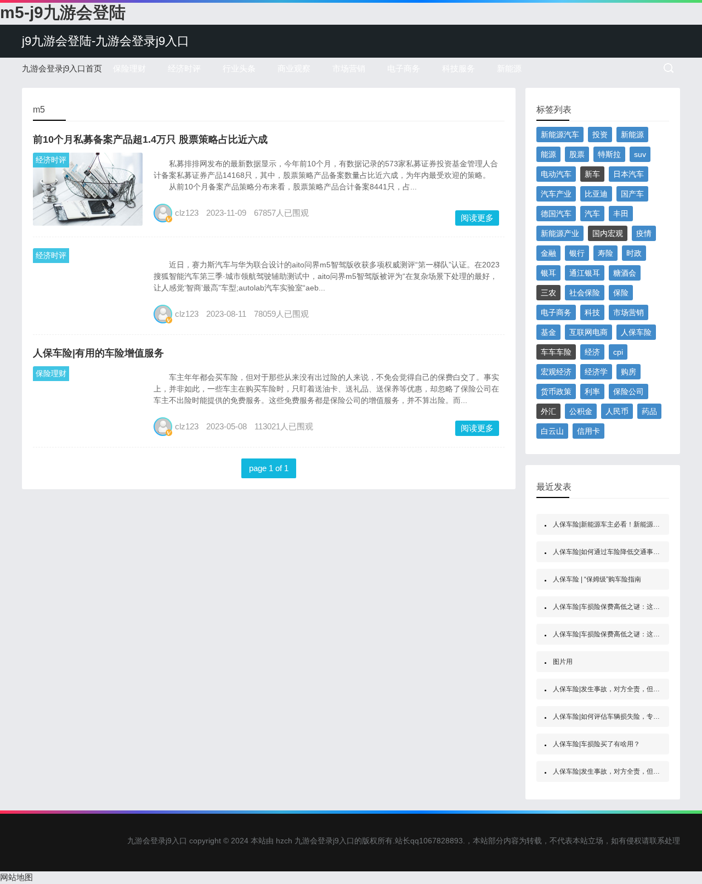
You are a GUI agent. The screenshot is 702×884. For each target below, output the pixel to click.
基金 (548, 332)
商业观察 (294, 68)
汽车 (592, 213)
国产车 (632, 193)
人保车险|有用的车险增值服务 (98, 353)
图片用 (563, 661)
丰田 (621, 213)
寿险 (605, 253)
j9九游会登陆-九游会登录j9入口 (105, 41)
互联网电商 (588, 332)
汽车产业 (556, 193)
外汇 (548, 411)
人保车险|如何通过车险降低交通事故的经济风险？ (626, 552)
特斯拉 (609, 154)
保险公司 (628, 391)
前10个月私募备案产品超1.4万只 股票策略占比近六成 (150, 139)
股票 (577, 154)
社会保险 (584, 292)
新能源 (509, 68)
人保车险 (636, 332)
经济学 (596, 371)
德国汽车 (556, 213)
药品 (649, 411)
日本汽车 (628, 174)
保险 (621, 292)
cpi (618, 352)
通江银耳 (584, 272)
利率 (592, 391)
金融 (548, 253)
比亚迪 (596, 193)
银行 (577, 253)
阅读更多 (477, 217)
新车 (592, 174)
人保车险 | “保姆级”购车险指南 (597, 579)
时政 (634, 253)
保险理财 (129, 68)
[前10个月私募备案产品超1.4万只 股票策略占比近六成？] (88, 188)
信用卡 (588, 431)
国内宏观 (607, 233)
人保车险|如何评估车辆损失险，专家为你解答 (619, 716)
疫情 (644, 233)
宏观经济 (556, 371)
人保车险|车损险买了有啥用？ (596, 744)
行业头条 (239, 68)
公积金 (580, 411)
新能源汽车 (560, 134)
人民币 (617, 411)
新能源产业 (560, 233)
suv (640, 154)
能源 (548, 154)
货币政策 (556, 391)
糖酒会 (624, 272)
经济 (592, 352)
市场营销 (348, 68)
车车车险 (556, 352)
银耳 (548, 272)
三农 (548, 292)
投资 (600, 134)
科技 (592, 312)
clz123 (187, 212)
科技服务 (458, 68)
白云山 (552, 431)
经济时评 (184, 68)
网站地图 (16, 877)
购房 (628, 371)
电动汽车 (556, 174)
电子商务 (403, 68)
